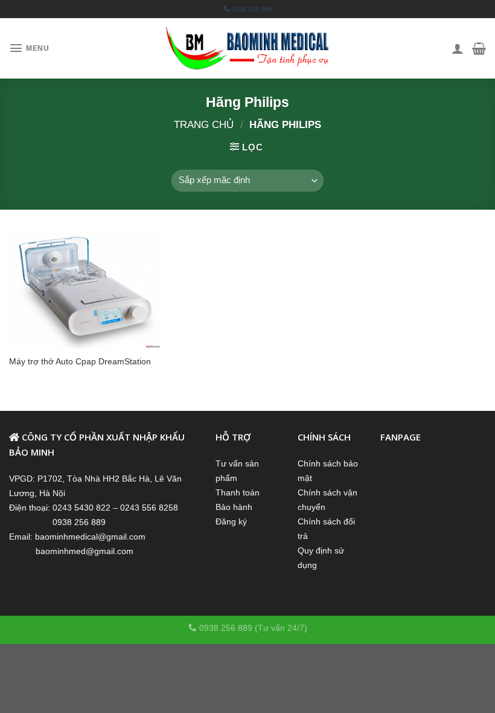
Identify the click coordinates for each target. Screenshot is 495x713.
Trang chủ (204, 124)
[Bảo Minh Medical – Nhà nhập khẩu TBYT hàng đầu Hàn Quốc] (247, 48)
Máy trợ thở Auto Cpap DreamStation (80, 361)
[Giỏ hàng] (479, 48)
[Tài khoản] (458, 48)
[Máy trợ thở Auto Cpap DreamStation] (84, 288)
